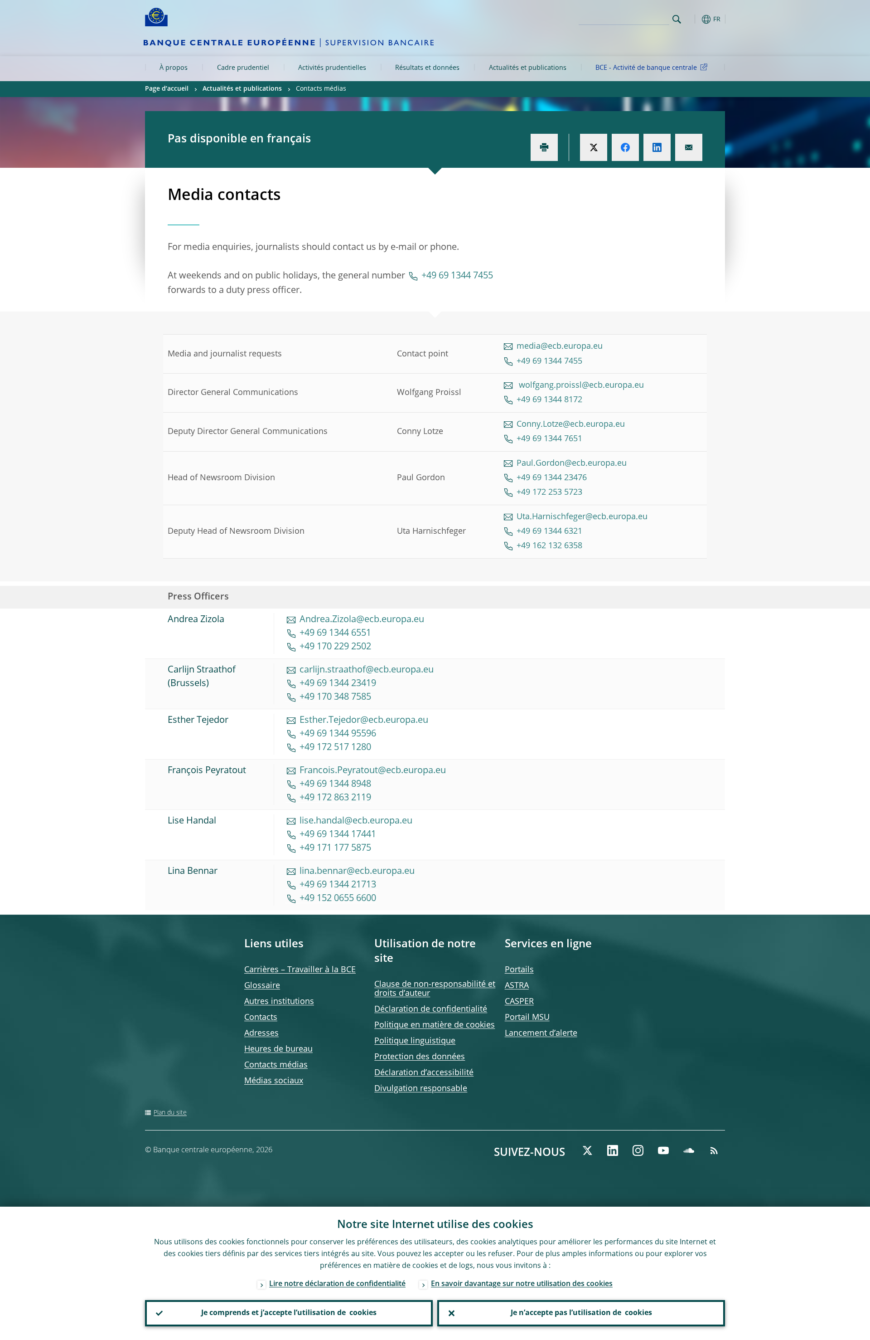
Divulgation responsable (420, 1089)
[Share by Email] (688, 147)
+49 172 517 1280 (335, 747)
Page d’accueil (166, 89)
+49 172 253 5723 (549, 492)
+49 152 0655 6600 (338, 898)
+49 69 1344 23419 (338, 683)
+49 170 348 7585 (335, 697)
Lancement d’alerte (541, 1033)
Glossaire (262, 986)
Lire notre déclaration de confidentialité (337, 1284)
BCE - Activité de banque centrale (646, 68)
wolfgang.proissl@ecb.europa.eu (580, 385)
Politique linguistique (414, 1041)
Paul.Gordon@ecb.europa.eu (572, 463)
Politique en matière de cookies (434, 1025)
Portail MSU (527, 1018)
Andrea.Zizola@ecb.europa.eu (362, 619)
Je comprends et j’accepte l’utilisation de (289, 1313)
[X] (587, 1150)
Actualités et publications (527, 68)
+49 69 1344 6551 (335, 633)
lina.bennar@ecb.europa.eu (357, 871)
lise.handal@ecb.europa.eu (356, 821)
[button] (693, 19)
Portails (519, 970)
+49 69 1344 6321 (549, 531)
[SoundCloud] (689, 1150)
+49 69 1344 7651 (551, 439)
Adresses (261, 1033)
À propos (174, 68)
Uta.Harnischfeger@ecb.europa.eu (582, 517)
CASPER (519, 1002)
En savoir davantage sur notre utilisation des (522, 1284)
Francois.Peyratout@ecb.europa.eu (373, 770)
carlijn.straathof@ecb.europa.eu (367, 670)
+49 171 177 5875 (335, 848)
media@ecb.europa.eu (560, 346)
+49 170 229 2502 (335, 647)
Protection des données (419, 1057)
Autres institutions (279, 1002)
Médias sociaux (273, 1081)
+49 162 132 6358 (549, 546)
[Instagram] (638, 1150)
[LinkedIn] (613, 1150)
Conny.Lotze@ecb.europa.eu (571, 424)
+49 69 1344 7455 (457, 276)
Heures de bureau (278, 1049)
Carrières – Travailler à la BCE (300, 970)
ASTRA (517, 986)
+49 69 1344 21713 (339, 885)
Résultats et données (427, 68)
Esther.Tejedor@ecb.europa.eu (364, 720)
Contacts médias (276, 1065)
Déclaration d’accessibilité (424, 1073)
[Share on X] (593, 147)
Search (676, 19)
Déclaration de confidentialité (430, 1009)
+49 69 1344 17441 (338, 834)
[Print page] (544, 147)
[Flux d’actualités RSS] (714, 1150)
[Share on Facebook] (625, 147)
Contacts (260, 1018)
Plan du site (170, 1113)
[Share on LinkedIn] (657, 147)
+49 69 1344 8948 (335, 784)
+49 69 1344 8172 (549, 400)
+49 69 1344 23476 (552, 478)
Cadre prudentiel (243, 68)
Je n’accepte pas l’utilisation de (581, 1313)
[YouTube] (663, 1150)
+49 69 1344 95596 (338, 734)
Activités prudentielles (332, 68)
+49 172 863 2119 (335, 798)
